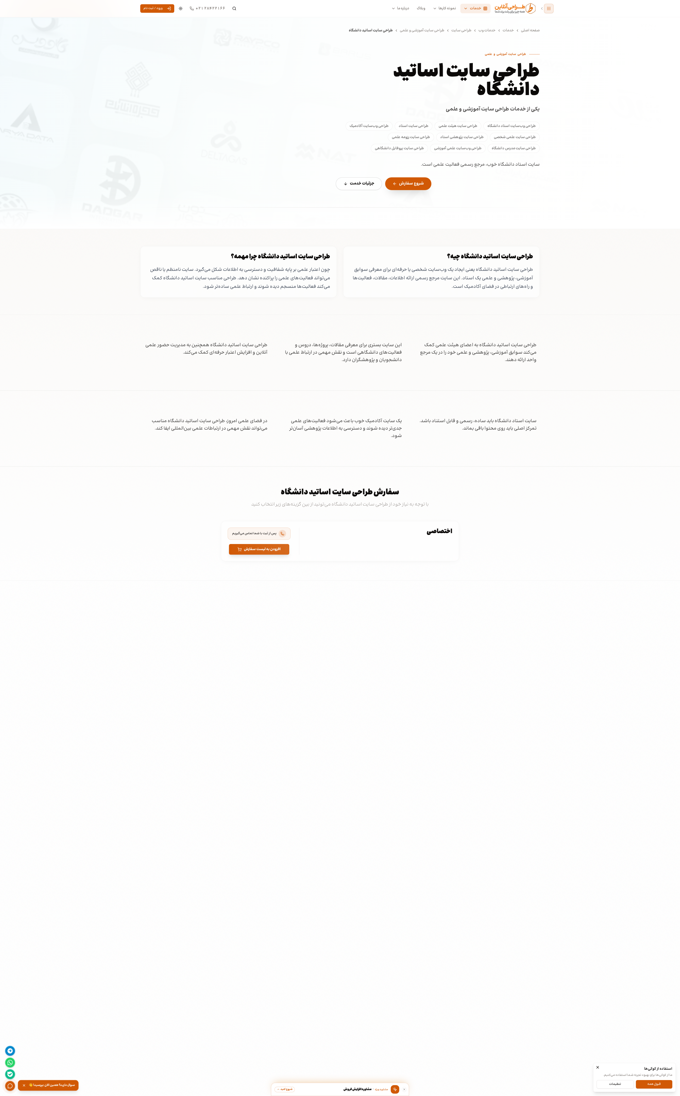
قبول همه (654, 1083)
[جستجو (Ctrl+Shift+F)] (234, 8)
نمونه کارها (447, 8)
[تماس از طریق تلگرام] (10, 1051)
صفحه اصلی (530, 30)
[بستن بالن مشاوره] (404, 1089)
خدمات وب (487, 30)
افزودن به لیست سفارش (262, 549)
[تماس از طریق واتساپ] (10, 1062)
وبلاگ (421, 8)
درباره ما (403, 8)
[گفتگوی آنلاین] (10, 1086)
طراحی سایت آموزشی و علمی (422, 30)
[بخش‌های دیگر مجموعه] (549, 8)
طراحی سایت (461, 30)
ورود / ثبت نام (153, 8)
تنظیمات (615, 1083)
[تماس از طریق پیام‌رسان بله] (10, 1074)
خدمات (508, 30)
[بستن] (597, 1067)
